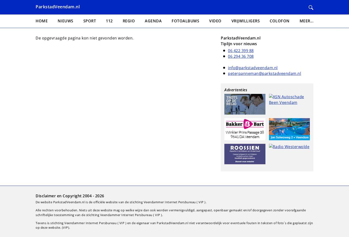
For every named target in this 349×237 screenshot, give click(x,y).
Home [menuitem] (42, 21)
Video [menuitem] (215, 21)
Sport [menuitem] (89, 21)
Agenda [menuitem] (153, 21)
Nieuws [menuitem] (65, 21)
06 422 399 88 (241, 50)
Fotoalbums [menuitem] (185, 21)
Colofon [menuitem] (280, 21)
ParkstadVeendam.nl (58, 7)
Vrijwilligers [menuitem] (245, 21)
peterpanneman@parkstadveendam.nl (264, 73)
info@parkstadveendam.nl (253, 67)
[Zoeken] (311, 7)
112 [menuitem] (109, 21)
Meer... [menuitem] (307, 21)
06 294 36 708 (241, 56)
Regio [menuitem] (129, 21)
